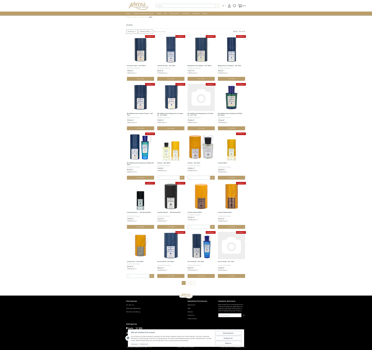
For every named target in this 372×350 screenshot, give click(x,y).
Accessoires (185, 13)
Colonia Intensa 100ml (195, 212)
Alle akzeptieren (228, 333)
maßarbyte (231, 347)
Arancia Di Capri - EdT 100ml (136, 65)
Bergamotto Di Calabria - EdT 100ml (199, 65)
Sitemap (190, 312)
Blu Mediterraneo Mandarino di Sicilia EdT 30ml (140, 163)
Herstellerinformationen (133, 68)
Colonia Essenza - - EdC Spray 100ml (139, 212)
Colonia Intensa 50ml (225, 212)
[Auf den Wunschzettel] (132, 37)
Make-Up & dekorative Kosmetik (144, 13)
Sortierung (131, 31)
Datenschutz (191, 305)
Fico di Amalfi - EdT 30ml (196, 261)
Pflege (159, 13)
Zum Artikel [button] (140, 79)
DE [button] (223, 6)
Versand (149, 347)
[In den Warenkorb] (182, 178)
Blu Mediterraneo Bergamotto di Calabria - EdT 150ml (170, 114)
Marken (205, 13)
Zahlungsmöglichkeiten (133, 308)
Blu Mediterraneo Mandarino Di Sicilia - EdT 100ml (230, 114)
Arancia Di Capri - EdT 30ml (166, 65)
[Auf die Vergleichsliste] (129, 37)
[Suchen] (217, 6)
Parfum (128, 13)
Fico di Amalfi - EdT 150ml (165, 261)
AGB (189, 308)
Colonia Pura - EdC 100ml (135, 261)
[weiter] (193, 283)
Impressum (191, 315)
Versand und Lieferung (133, 312)
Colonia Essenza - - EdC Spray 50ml (169, 212)
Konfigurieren (228, 338)
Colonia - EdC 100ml (163, 163)
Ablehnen (228, 343)
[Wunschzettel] (234, 6)
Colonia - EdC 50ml (194, 163)
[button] (229, 6)
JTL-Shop (243, 347)
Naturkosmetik (174, 13)
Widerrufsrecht (192, 319)
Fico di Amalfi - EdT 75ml (226, 261)
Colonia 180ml (222, 163)
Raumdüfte (195, 13)
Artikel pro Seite (145, 31)
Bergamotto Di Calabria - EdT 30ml (229, 65)
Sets (165, 13)
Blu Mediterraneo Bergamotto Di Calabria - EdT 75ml (201, 114)
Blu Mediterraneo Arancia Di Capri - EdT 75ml (140, 114)
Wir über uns (130, 305)
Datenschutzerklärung (225, 306)
